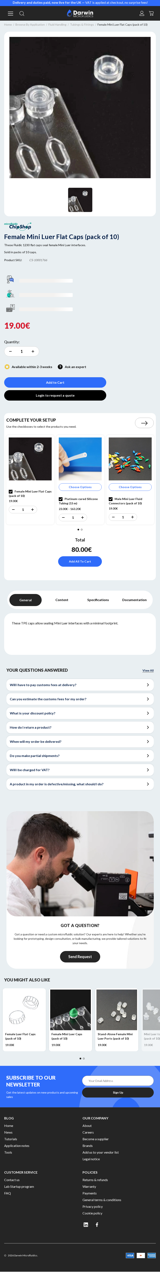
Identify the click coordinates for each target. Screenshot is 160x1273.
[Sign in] (142, 13)
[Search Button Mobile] (22, 13)
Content (61, 600)
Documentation (134, 600)
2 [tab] (81, 529)
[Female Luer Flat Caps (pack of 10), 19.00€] (24, 1010)
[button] (13, 509)
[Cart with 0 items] (151, 13)
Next (144, 423)
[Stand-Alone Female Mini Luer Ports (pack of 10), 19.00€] (116, 1010)
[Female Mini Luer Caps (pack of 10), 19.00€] (70, 1010)
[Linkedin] (85, 1224)
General (25, 600)
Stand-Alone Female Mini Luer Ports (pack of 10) (115, 1036)
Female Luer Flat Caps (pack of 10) (20, 1036)
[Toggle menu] (9, 13)
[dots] (80, 1058)
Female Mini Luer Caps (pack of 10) (66, 1036)
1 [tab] (78, 529)
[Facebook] (97, 1224)
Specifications (98, 600)
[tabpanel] (30, 480)
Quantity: (12, 342)
